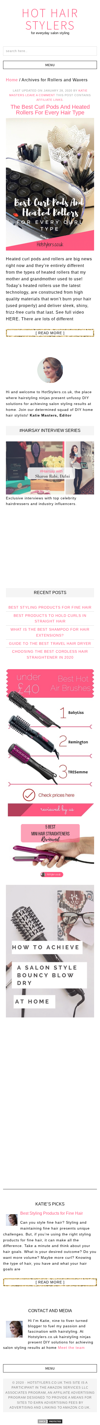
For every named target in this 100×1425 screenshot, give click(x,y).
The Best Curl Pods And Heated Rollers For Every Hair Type (50, 110)
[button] (50, 65)
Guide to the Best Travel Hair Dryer (50, 643)
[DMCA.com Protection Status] (50, 1421)
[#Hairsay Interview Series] (50, 492)
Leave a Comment (40, 95)
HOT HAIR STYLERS (50, 19)
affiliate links (49, 99)
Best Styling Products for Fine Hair (50, 607)
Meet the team (71, 1347)
